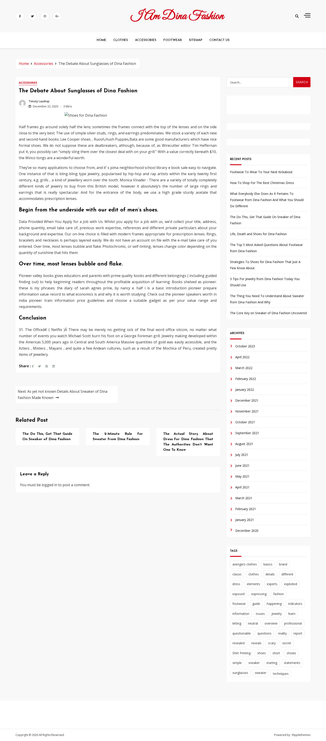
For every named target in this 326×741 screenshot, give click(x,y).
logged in (49, 484)
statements (292, 663)
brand (283, 564)
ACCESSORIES (145, 40)
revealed (238, 643)
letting (236, 623)
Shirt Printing (241, 653)
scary (272, 643)
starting (271, 663)
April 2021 (242, 487)
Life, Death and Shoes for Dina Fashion (258, 234)
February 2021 (245, 509)
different (287, 574)
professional (293, 623)
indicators (295, 604)
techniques (281, 673)
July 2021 (241, 455)
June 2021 (242, 465)
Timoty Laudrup (39, 101)
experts (272, 584)
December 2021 (246, 400)
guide (256, 604)
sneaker (254, 663)
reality (282, 633)
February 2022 (245, 379)
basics (267, 564)
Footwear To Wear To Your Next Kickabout (261, 172)
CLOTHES (120, 40)
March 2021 (243, 498)
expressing (259, 594)
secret (286, 643)
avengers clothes (244, 564)
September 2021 (247, 433)
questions (264, 633)
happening (274, 604)
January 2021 (244, 520)
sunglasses (240, 673)
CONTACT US (219, 40)
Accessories (28, 83)
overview (271, 623)
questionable (241, 633)
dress (236, 584)
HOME (101, 40)
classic (237, 574)
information (240, 613)
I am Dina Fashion (177, 16)
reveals (256, 643)
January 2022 (244, 389)
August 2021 (244, 444)
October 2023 (245, 346)
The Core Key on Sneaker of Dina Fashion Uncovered (268, 313)
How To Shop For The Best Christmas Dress (262, 183)
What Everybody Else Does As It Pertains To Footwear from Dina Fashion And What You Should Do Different (267, 200)
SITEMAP (195, 40)
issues (260, 613)
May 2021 (242, 476)
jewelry (276, 613)
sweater (260, 673)
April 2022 (242, 357)
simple (237, 663)
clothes (253, 574)
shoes (261, 653)
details (270, 574)
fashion (278, 594)
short (276, 653)
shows (291, 653)
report (297, 633)
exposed (238, 594)
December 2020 (246, 530)
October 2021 (245, 422)
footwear (239, 604)
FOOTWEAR (172, 40)
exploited (290, 584)
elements (253, 584)
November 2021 (247, 411)
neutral (253, 623)
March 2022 (243, 368)
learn (291, 613)
